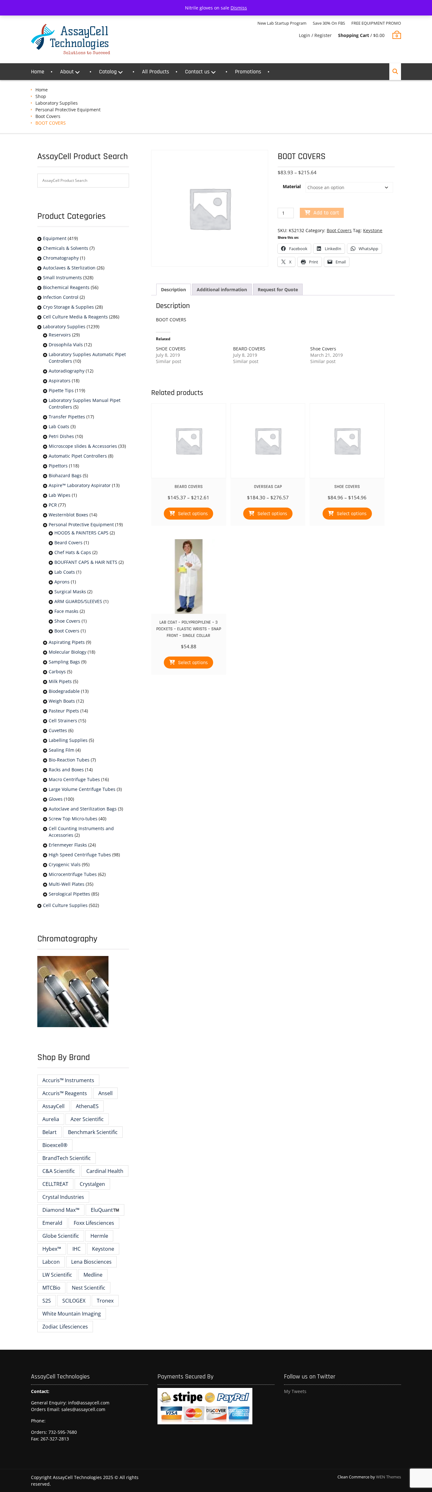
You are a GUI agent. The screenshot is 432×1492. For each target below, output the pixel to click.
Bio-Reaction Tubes (69, 760)
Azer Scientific (87, 1119)
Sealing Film (61, 750)
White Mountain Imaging (71, 1313)
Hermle (99, 1235)
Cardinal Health (104, 1171)
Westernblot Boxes (68, 515)
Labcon (51, 1261)
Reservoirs (60, 335)
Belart (49, 1132)
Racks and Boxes (66, 770)
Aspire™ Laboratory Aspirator (80, 485)
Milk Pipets (60, 681)
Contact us (197, 71)
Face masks (66, 611)
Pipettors (58, 466)
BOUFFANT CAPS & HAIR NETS (85, 562)
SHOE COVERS (171, 349)
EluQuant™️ (105, 1209)
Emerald (52, 1222)
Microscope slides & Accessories (83, 446)
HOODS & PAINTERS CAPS (81, 533)
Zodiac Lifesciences (65, 1326)
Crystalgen (92, 1184)
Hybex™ (51, 1248)
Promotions (248, 71)
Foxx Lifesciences (94, 1222)
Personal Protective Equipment (68, 110)
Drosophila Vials (66, 345)
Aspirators (60, 381)
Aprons (62, 582)
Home (37, 71)
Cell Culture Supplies (65, 905)
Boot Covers (47, 116)
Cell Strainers (63, 721)
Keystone (372, 230)
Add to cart (326, 212)
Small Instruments (62, 277)
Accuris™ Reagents (64, 1093)
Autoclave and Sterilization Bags (83, 809)
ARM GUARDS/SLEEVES (78, 601)
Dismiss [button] (239, 8)
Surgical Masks (70, 592)
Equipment (54, 238)
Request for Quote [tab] (278, 290)
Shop (40, 96)
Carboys (57, 672)
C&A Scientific (58, 1171)
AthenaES (87, 1106)
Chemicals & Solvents (65, 248)
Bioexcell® (54, 1145)
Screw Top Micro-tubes (73, 819)
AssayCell (53, 1106)
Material (292, 186)
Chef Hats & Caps (72, 552)
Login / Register (315, 35)
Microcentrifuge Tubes (73, 874)
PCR (53, 505)
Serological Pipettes (69, 894)
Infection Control (60, 297)
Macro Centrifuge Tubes (74, 779)
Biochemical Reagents (66, 287)
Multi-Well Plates (66, 884)
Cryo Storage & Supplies (68, 307)
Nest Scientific (88, 1287)
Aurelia (50, 1119)
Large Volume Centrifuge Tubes (82, 789)
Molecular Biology (67, 652)
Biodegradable (64, 691)
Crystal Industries (63, 1196)
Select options (193, 513)
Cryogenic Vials (65, 864)
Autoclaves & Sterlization (69, 268)
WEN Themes (388, 1477)
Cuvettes (58, 730)
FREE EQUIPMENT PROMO (376, 23)
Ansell (105, 1093)
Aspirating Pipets (67, 642)
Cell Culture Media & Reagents (75, 317)
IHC (76, 1248)
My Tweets (295, 1391)
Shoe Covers (323, 349)
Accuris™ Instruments (68, 1080)
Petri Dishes (61, 436)
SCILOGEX (73, 1300)
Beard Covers (68, 542)
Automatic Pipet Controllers (78, 456)
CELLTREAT (55, 1184)
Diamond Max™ (60, 1209)
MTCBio (51, 1287)
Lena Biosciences (91, 1261)
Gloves (56, 799)
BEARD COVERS (249, 349)
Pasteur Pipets (64, 711)
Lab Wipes (60, 495)
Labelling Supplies (68, 740)
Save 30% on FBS (329, 23)
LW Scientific (57, 1274)
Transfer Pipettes (67, 417)
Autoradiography (66, 371)
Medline (92, 1274)
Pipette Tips (61, 390)
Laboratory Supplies (56, 103)
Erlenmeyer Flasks (68, 845)
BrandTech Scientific (66, 1158)
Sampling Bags (64, 662)
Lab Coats (59, 426)
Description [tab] (173, 290)
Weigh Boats (62, 701)
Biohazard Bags (65, 475)
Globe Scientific (60, 1235)
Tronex (105, 1300)
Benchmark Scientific (93, 1132)
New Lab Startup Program (281, 23)
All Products (155, 71)
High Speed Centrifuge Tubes (80, 855)
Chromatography (61, 258)
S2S (46, 1300)
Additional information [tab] (222, 290)
